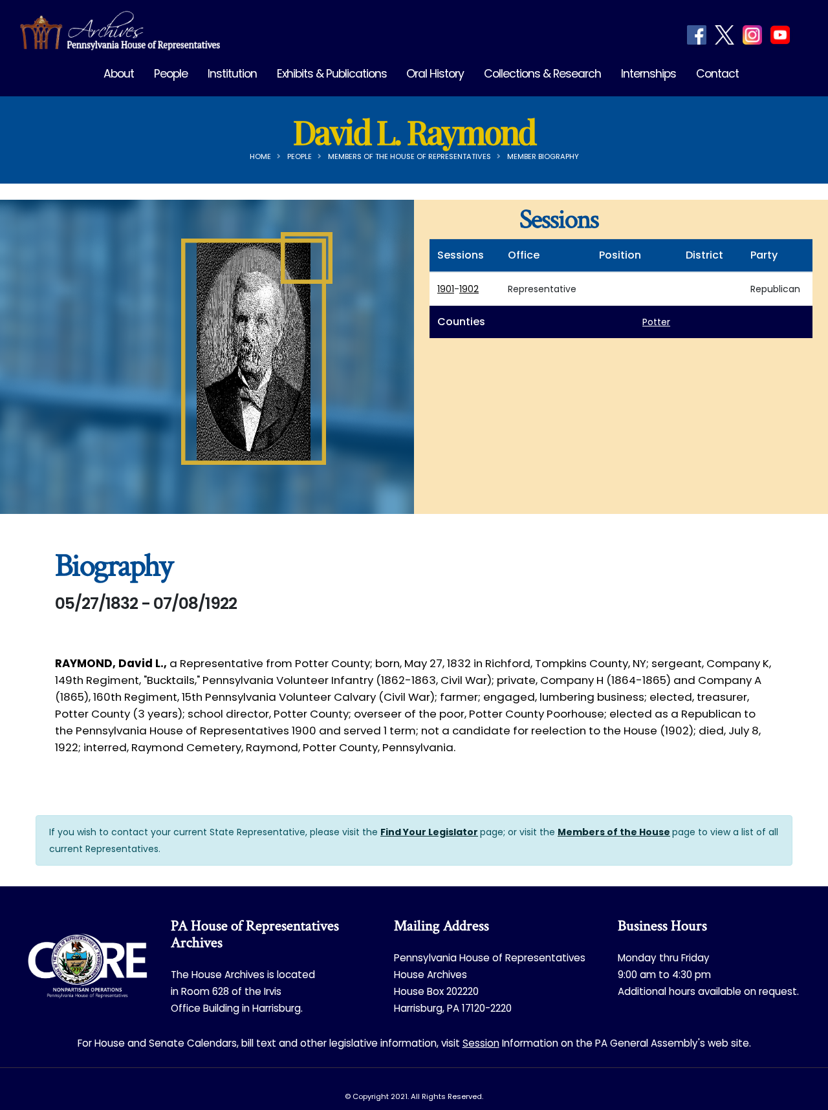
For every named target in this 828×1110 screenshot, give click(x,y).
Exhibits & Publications (332, 73)
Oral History (435, 73)
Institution (232, 73)
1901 (445, 289)
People (171, 73)
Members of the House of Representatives (409, 156)
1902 (469, 289)
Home (260, 156)
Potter (656, 321)
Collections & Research (542, 73)
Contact (717, 73)
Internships (648, 73)
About (119, 73)
